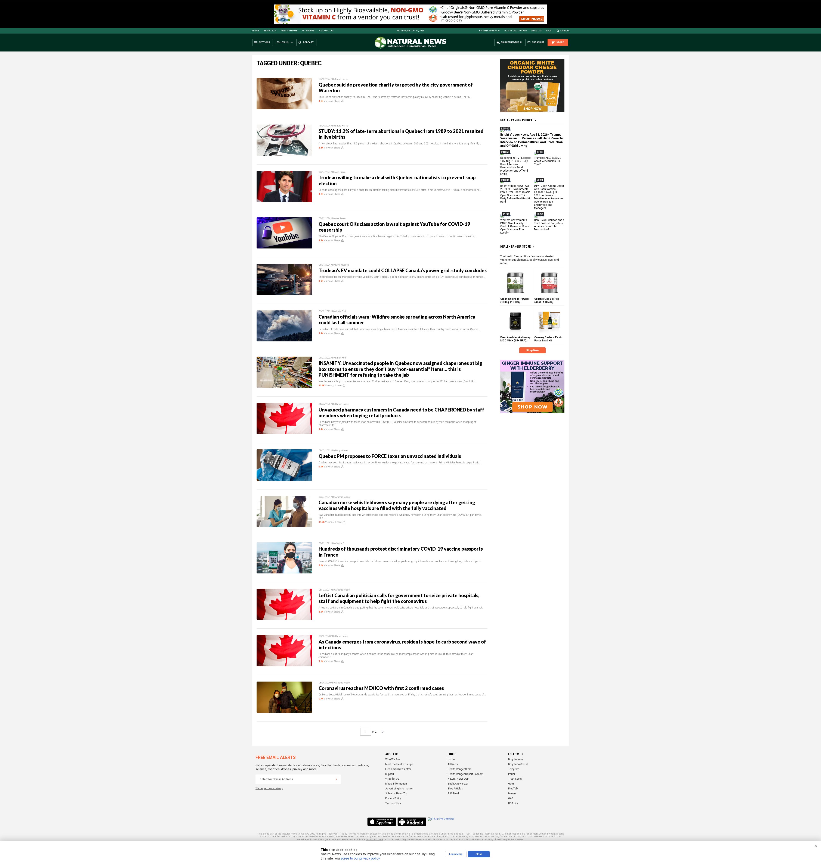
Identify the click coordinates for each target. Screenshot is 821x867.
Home (255, 30)
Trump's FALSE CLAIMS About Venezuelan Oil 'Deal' (547, 161)
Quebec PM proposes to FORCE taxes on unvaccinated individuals (390, 456)
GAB (510, 798)
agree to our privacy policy (360, 858)
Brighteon (270, 30)
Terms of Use (393, 803)
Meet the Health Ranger (399, 764)
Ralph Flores (341, 636)
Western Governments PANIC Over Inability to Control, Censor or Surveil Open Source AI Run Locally (515, 226)
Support (389, 774)
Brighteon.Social (518, 764)
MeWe (512, 793)
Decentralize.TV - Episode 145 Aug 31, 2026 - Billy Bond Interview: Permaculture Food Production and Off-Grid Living (515, 165)
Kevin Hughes (342, 265)
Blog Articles (455, 788)
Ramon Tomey (342, 404)
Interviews (308, 30)
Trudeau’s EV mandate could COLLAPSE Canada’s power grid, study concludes (403, 270)
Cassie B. (340, 543)
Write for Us (392, 778)
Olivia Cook (340, 311)
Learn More (455, 854)
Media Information (396, 783)
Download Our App (515, 30)
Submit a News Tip (396, 793)
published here (374, 839)
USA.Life (513, 803)
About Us (536, 30)
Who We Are (392, 759)
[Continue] (336, 779)
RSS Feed (453, 793)
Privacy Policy (393, 798)
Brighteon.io (515, 759)
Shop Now (532, 350)
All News (453, 764)
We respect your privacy (269, 788)
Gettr (511, 783)
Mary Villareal (342, 450)
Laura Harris (341, 79)
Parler (511, 774)
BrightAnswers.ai (489, 30)
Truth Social (515, 778)
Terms (352, 833)
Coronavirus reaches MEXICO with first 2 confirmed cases (381, 688)
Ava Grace (340, 172)
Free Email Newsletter (398, 769)
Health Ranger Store (515, 246)
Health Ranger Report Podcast (465, 774)
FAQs (548, 30)
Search (564, 30)
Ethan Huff (340, 358)
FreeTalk (513, 788)
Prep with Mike (289, 30)
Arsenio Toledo (342, 497)
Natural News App (458, 778)
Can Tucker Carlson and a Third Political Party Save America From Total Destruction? (549, 224)
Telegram (513, 769)
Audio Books (326, 30)
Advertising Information (399, 788)
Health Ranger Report (516, 120)
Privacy (343, 833)
